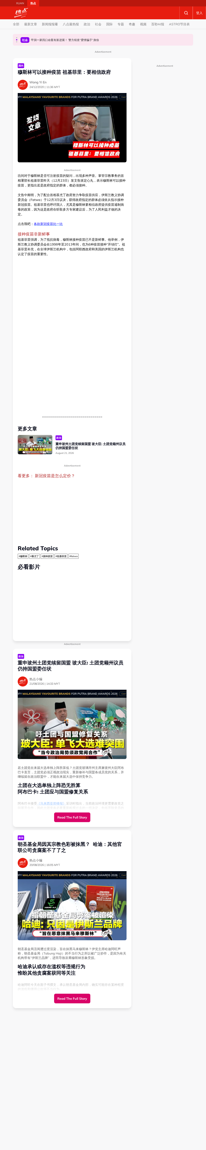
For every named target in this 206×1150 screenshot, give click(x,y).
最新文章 (30, 24)
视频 (143, 24)
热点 (33, 3)
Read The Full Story (72, 817)
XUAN (20, 3)
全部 (16, 24)
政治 (87, 24)
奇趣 (132, 24)
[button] (16, 37)
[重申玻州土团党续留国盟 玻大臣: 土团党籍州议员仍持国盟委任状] (35, 444)
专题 (120, 24)
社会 (98, 24)
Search (186, 12)
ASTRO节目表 (179, 24)
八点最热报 (71, 24)
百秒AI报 (157, 24)
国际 (109, 24)
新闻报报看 (50, 24)
